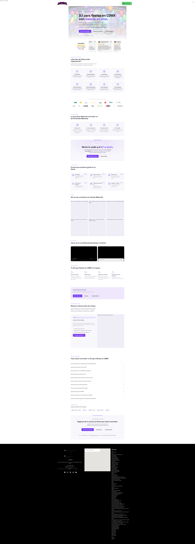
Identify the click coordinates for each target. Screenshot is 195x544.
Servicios (113, 473)
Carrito (113, 482)
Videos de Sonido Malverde (116, 490)
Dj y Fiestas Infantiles (115, 526)
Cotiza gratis (114, 465)
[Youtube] (76, 472)
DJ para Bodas (114, 455)
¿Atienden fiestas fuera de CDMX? (77, 391)
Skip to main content (4, 0)
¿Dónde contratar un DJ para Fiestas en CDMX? (119, 515)
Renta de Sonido (114, 474)
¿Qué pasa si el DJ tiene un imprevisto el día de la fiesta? (81, 395)
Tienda (113, 481)
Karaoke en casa (114, 472)
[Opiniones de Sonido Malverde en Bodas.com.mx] (70, 457)
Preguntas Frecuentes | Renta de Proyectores (119, 478)
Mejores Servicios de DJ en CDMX (117, 516)
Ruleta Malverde (114, 496)
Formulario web (99, 429)
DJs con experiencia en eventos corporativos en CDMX (120, 519)
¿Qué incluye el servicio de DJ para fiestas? (79, 384)
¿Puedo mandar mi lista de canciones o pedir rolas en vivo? (82, 377)
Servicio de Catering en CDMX (116, 480)
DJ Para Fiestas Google (115, 501)
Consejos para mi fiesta (115, 470)
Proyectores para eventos (116, 479)
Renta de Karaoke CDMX (115, 471)
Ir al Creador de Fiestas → (79, 335)
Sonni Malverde (114, 491)
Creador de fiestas (95, 295)
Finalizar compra (114, 483)
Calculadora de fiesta (115, 488)
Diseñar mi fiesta (104, 156)
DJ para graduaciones (115, 499)
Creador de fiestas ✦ (110, 31)
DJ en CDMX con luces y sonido (117, 520)
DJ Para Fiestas (114, 452)
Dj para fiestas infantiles (115, 527)
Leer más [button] (91, 50)
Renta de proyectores (115, 475)
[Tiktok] (73, 472)
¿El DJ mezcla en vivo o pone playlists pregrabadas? (81, 370)
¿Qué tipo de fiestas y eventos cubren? (78, 374)
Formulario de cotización (97, 31)
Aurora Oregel (114, 535)
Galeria (113, 489)
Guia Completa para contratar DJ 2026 (118, 514)
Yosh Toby (113, 537)
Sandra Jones (114, 534)
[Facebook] (65, 472)
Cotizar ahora (78, 295)
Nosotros (113, 487)
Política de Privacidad (115, 462)
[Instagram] (67, 472)
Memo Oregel (114, 532)
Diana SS (113, 538)
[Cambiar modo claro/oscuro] (193, 2)
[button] (89, 46)
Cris (112, 536)
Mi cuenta (113, 484)
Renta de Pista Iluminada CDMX (116, 502)
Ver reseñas (91, 35)
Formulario (86, 295)
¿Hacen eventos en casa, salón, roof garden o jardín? (81, 381)
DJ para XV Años (114, 456)
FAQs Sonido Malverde (115, 528)
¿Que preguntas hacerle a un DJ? (117, 505)
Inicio (112, 451)
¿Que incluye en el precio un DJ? (117, 510)
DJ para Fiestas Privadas (115, 460)
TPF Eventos (76, 468)
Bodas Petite (114, 498)
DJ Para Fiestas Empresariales (116, 493)
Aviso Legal (113, 461)
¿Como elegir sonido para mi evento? (117, 507)
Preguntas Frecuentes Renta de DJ (117, 454)
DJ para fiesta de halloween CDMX (117, 492)
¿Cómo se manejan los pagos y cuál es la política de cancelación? (83, 398)
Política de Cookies (115, 463)
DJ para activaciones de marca (116, 500)
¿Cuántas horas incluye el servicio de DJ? (79, 367)
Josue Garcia (114, 529)
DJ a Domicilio (114, 497)
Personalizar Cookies (115, 464)
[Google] (70, 472)
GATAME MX (69, 468)
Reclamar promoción (93, 156)
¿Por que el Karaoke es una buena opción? (118, 506)
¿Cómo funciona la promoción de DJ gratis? (79, 388)
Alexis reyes (113, 533)
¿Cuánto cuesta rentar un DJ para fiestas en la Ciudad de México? (83, 363)
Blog (112, 453)
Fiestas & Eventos (114, 469)
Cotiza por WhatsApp (86, 31)
